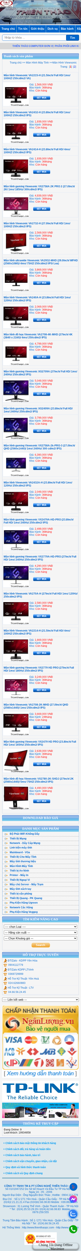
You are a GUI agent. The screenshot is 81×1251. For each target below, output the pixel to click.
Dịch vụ (53, 28)
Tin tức (23, 28)
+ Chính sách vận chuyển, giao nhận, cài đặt (30, 1161)
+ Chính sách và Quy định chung (23, 1173)
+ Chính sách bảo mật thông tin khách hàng (29, 1143)
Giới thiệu (37, 28)
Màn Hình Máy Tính (37, 62)
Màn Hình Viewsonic (64, 62)
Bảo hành (67, 28)
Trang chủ (8, 28)
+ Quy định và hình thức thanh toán (24, 1167)
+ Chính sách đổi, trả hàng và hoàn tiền (27, 1149)
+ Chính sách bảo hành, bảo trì (21, 1155)
